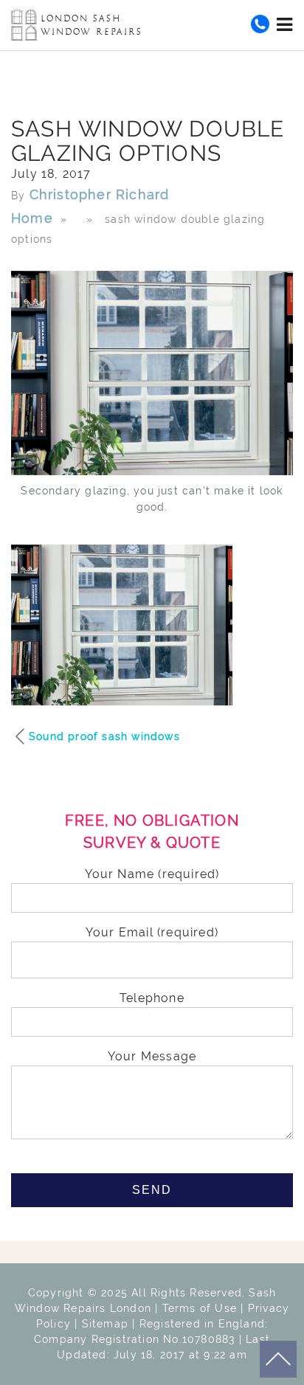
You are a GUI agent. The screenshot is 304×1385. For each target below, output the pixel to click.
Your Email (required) (152, 932)
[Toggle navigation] (285, 24)
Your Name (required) (152, 874)
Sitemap (105, 1324)
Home (32, 218)
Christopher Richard (100, 194)
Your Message (152, 1056)
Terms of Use (199, 1308)
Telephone (152, 998)
